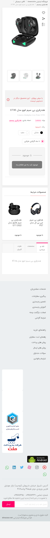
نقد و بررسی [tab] (42, 247)
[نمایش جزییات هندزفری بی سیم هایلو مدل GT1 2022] (14, 209)
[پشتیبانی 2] (7, 467)
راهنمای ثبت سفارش (37, 337)
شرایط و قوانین (40, 358)
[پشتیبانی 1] (45, 474)
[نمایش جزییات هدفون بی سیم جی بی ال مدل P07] (35, 209)
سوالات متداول (39, 353)
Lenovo (38, 120)
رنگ (43, 127)
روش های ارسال (39, 347)
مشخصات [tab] (30, 246)
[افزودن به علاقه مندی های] (43, 12)
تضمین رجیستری (39, 301)
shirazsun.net (7, 517)
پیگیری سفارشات (39, 296)
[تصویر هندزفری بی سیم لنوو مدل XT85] (13, 76)
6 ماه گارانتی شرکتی (32, 141)
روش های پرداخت (39, 342)
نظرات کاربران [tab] (19, 248)
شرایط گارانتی (40, 318)
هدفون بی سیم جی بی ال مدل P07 (36, 223)
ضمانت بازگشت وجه (38, 312)
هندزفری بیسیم (15, 120)
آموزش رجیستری (39, 307)
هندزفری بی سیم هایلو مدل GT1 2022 (15, 223)
